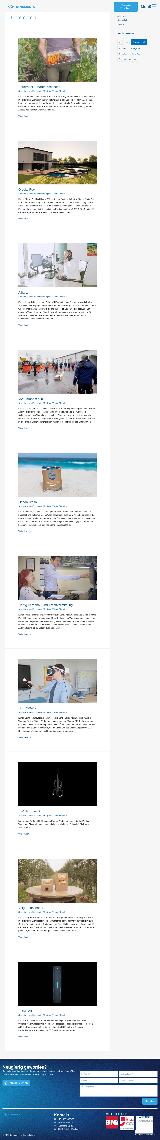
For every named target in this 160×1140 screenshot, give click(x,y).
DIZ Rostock (27, 708)
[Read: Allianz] (57, 265)
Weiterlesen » (24, 115)
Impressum (139, 1134)
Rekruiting (123, 54)
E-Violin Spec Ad (30, 811)
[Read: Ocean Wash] (57, 475)
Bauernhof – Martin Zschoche (39, 87)
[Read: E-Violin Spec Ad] (57, 784)
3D (127, 42)
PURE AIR (26, 1011)
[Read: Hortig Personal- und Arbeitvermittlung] (57, 578)
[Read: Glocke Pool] (57, 162)
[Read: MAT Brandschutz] (57, 372)
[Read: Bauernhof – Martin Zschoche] (57, 60)
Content (122, 48)
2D (120, 42)
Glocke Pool (27, 189)
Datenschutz (152, 1134)
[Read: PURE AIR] (57, 984)
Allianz (23, 292)
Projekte (48, 91)
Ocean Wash (27, 502)
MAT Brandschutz (31, 399)
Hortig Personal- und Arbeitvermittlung (45, 605)
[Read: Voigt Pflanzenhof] (57, 881)
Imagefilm (135, 48)
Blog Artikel (122, 20)
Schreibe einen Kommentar (30, 91)
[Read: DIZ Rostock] (57, 681)
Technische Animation (127, 59)
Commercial (139, 42)
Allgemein (122, 16)
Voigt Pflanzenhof (30, 908)
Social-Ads (136, 54)
